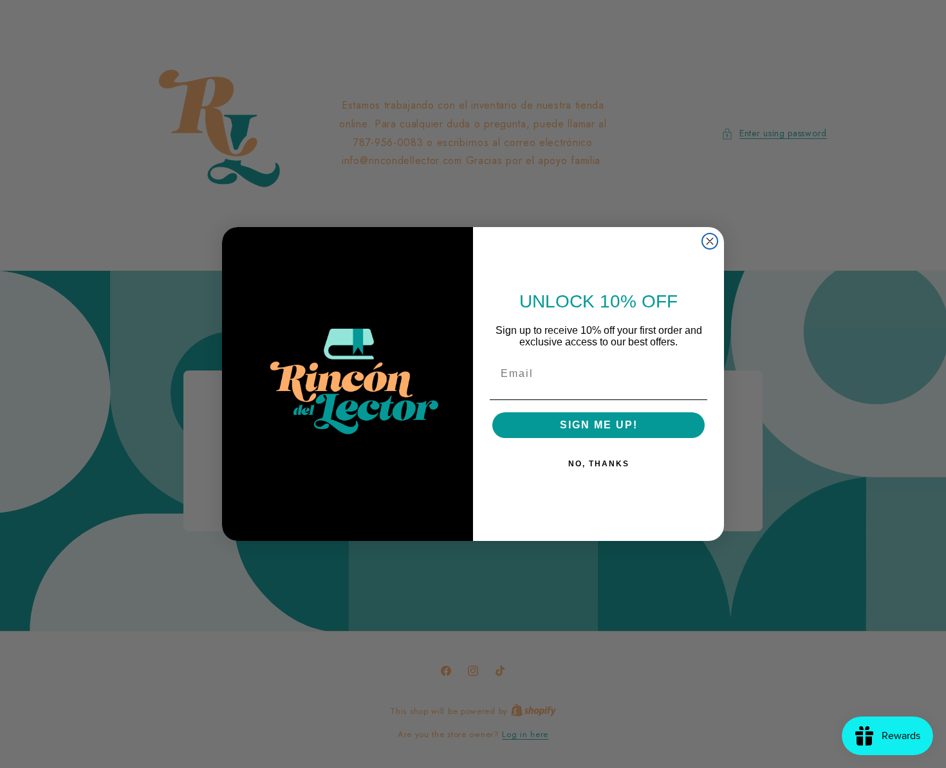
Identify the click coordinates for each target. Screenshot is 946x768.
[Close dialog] (710, 241)
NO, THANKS (598, 463)
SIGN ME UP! (599, 424)
